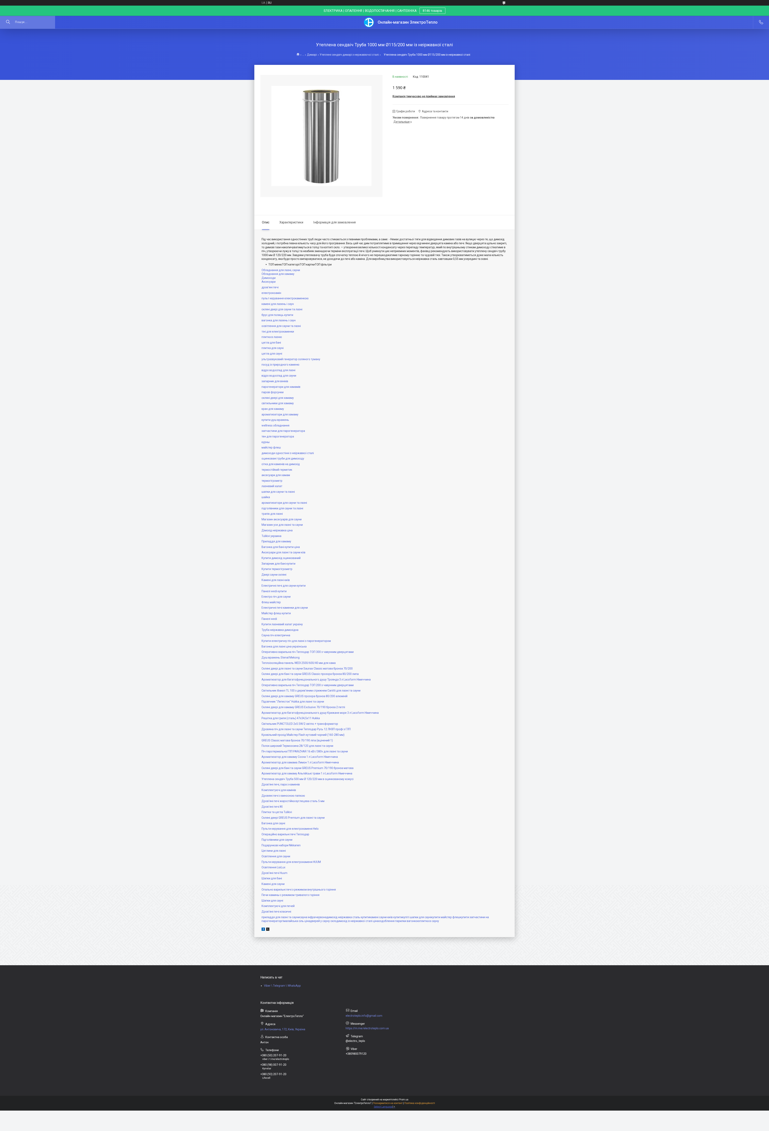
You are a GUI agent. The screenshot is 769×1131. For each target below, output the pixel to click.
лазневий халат (272, 486)
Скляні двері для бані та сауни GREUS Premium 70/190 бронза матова (307, 768)
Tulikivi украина (271, 536)
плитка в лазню (272, 337)
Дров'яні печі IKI (272, 806)
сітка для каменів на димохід (281, 464)
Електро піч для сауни (276, 596)
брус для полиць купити (277, 315)
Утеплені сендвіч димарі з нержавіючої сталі (349, 54)
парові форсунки (273, 392)
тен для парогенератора (278, 436)
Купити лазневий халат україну (282, 624)
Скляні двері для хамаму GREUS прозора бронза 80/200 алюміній (304, 696)
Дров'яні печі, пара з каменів (281, 784)
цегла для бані (271, 342)
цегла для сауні (272, 353)
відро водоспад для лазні (278, 370)
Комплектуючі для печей (278, 906)
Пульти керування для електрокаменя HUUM (291, 862)
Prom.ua (403, 1099)
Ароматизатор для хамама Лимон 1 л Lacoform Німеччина (300, 762)
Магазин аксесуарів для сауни (282, 519)
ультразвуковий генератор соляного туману (291, 359)
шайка (266, 497)
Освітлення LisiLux (273, 867)
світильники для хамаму (278, 403)
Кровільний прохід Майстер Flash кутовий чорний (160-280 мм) (303, 734)
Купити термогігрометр (277, 569)
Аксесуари (269, 281)
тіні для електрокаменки (278, 331)
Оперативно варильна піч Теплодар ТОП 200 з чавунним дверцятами (308, 685)
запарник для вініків (275, 381)
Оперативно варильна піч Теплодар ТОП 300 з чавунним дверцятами (308, 651)
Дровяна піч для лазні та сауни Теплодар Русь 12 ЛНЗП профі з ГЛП (306, 729)
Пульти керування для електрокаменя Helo (290, 828)
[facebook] (263, 929)
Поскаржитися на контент (388, 1103)
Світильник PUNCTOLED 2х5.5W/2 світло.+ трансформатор (300, 723)
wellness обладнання (275, 425)
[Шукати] (8, 22)
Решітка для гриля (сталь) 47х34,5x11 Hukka (291, 718)
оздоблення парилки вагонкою (399, 921)
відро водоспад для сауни (279, 375)
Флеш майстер (271, 602)
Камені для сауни (273, 884)
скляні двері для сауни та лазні (282, 309)
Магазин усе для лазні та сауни (282, 524)
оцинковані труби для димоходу (283, 458)
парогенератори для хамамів (281, 386)
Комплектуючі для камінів (279, 790)
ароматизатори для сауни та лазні (284, 502)
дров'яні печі (270, 287)
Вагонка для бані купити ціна (281, 547)
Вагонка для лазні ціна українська (284, 646)
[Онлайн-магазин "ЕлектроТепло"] (369, 22)
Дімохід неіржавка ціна (277, 530)
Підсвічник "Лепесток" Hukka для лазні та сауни (293, 701)
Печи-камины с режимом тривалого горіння (290, 895)
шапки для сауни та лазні (278, 491)
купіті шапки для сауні (416, 917)
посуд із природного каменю (280, 364)
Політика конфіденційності (419, 1103)
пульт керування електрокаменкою (285, 298)
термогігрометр (272, 480)
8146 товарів (432, 11)
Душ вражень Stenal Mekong (281, 657)
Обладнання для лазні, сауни (281, 270)
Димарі (312, 54)
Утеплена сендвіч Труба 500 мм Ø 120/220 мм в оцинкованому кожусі (307, 779)
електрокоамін (271, 293)
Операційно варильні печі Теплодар (285, 834)
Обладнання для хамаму (278, 273)
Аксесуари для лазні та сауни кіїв (283, 552)
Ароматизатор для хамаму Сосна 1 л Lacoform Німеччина (300, 756)
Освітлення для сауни (276, 856)
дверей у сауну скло (323, 921)
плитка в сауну (429, 921)
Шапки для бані (272, 878)
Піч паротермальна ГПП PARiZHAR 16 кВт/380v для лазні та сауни (305, 751)
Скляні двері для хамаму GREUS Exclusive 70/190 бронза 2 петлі (303, 707)
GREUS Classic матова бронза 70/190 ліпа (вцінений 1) (297, 740)
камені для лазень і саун (278, 304)
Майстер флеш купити (276, 613)
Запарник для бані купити (278, 563)
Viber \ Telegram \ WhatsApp (282, 985)
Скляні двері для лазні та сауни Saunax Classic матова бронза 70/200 (307, 668)
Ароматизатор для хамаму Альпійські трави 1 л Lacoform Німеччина (307, 773)
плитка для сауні (273, 348)
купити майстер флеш (445, 917)
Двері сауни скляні (274, 574)
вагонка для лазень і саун (279, 320)
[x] (267, 929)
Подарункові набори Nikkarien (281, 845)
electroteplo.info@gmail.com (364, 1015)
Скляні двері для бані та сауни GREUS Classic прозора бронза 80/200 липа (310, 674)
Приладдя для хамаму (276, 541)
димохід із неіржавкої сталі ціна (357, 921)
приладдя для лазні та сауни (281, 917)
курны (266, 442)
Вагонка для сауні (273, 823)
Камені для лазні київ (276, 580)
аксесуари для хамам (276, 475)
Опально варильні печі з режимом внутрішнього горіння (299, 889)
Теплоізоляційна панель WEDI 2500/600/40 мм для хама (299, 663)
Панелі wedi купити (274, 591)
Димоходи (269, 277)
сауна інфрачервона (313, 917)
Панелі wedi (269, 618)
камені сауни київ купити (386, 917)
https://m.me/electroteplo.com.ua (367, 1028)
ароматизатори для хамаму (280, 414)
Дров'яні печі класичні (276, 911)
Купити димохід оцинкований (281, 558)
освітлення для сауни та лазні (281, 326)
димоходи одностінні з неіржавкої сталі (288, 453)
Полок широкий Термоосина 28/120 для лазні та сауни (297, 745)
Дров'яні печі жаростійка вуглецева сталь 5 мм (293, 801)
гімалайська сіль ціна (296, 921)
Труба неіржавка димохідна (280, 629)
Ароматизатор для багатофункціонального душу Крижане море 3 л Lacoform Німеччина (320, 712)
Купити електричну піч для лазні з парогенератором (296, 640)
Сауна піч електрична (276, 635)
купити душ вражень (275, 419)
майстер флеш (271, 447)
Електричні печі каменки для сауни (285, 607)
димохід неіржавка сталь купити (348, 917)
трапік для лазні (272, 513)
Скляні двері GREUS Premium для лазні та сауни (293, 817)
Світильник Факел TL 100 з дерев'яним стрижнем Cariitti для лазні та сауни (311, 690)
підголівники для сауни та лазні (282, 508)
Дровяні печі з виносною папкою (283, 795)
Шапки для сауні (272, 900)
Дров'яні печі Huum (274, 873)
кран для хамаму (273, 408)
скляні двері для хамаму (278, 397)
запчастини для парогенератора (283, 430)
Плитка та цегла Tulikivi (277, 812)
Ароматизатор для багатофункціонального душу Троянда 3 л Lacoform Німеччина (316, 679)
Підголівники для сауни (277, 839)
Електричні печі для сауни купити (284, 585)
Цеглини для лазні (274, 850)
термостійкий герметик (277, 469)
